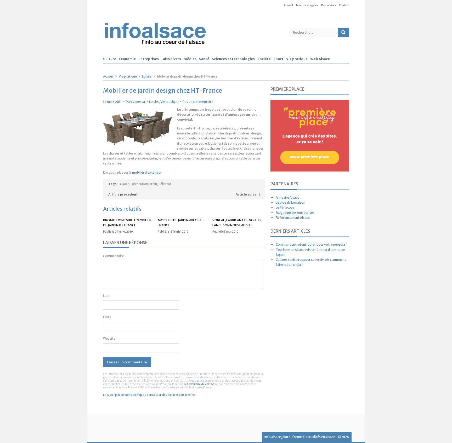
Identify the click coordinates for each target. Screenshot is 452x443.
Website (109, 338)
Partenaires (328, 5)
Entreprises (148, 59)
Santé (204, 59)
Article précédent (123, 194)
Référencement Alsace (293, 218)
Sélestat (165, 184)
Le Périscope (285, 207)
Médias (190, 59)
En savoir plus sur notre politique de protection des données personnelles (149, 395)
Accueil (288, 5)
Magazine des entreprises (295, 213)
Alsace (124, 184)
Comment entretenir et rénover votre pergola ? (311, 244)
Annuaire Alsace (287, 197)
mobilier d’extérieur (147, 172)
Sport (278, 59)
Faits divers (171, 59)
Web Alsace (320, 59)
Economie (127, 59)
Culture (109, 59)
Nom (106, 296)
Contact (344, 5)
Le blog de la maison (290, 202)
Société (264, 59)
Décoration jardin (144, 184)
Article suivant (248, 194)
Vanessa (138, 102)
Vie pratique (297, 59)
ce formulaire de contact (199, 384)
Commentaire (113, 256)
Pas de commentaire (198, 102)
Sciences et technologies (233, 59)
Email (107, 317)
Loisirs (147, 76)
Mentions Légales (307, 5)
